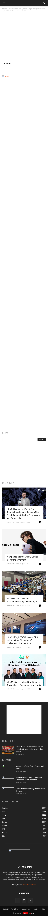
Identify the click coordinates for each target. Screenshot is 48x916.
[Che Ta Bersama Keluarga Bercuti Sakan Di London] (8, 791)
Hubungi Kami (25, 909)
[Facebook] (17, 900)
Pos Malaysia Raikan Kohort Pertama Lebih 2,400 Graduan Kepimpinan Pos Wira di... (29, 749)
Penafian (35, 909)
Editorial (6, 909)
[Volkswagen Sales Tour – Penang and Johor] (8, 769)
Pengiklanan (15, 909)
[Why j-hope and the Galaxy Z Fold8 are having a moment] (24, 545)
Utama (4, 9)
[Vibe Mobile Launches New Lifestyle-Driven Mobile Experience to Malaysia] (24, 670)
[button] (4, 3)
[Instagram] (24, 900)
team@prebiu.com (29, 884)
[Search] (44, 3)
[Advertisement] (24, 37)
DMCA (43, 909)
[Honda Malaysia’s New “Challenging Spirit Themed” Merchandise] (8, 780)
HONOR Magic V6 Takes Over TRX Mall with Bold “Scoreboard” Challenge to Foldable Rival (22, 640)
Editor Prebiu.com (13, 522)
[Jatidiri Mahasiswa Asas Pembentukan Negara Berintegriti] (24, 586)
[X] (30, 900)
